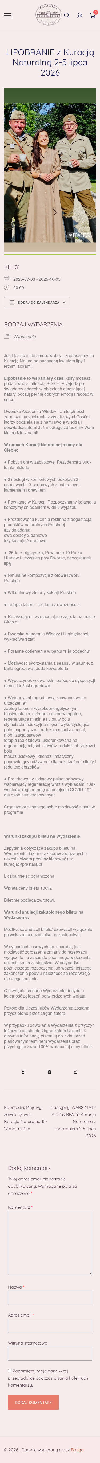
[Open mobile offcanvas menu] (7, 15)
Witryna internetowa (27, 1343)
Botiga (77, 1449)
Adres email (21, 1315)
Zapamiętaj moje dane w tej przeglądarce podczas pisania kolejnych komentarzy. (48, 1378)
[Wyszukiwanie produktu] (66, 15)
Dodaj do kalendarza (38, 302)
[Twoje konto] (80, 15)
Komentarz (20, 1207)
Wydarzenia (24, 336)
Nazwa (16, 1287)
